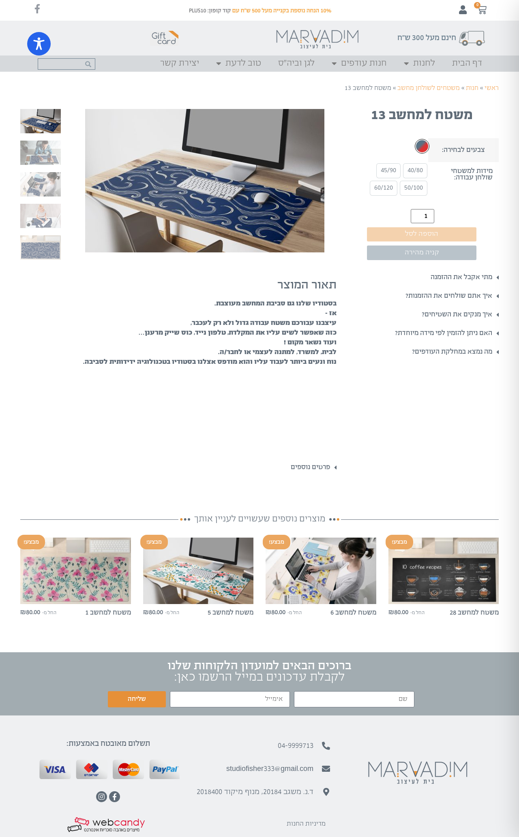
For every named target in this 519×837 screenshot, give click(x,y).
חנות (472, 88)
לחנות (424, 63)
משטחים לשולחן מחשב (428, 88)
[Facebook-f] (114, 796)
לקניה (443, 597)
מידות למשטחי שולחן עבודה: (472, 174)
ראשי (492, 88)
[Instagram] (101, 796)
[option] (415, 171)
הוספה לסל (421, 234)
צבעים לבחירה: (463, 150)
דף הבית (467, 63)
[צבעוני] (422, 146)
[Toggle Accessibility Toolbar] (38, 43)
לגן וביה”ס (296, 63)
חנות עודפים (364, 63)
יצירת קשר (179, 63)
